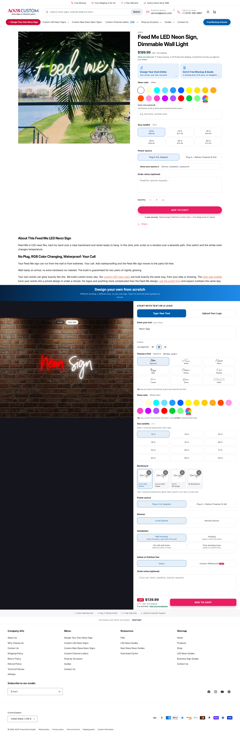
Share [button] (144, 224)
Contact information (105, 729)
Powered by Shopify (28, 729)
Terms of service (73, 729)
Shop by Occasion (73, 658)
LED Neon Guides (129, 643)
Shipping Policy (15, 653)
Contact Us (13, 648)
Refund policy (44, 729)
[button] (55, 22)
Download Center (129, 653)
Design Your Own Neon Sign (78, 637)
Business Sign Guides (188, 658)
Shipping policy (89, 729)
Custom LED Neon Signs (76, 643)
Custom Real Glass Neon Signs (79, 648)
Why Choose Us (16, 643)
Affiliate (12, 674)
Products (181, 643)
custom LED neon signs (117, 276)
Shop (179, 648)
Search (136, 12)
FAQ (123, 637)
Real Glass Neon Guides (133, 648)
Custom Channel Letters (76, 653)
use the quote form (170, 281)
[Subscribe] (59, 691)
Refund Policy (15, 664)
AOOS (17, 729)
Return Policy (14, 658)
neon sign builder (212, 276)
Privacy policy (58, 729)
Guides (67, 664)
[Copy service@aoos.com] (173, 10)
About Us (12, 637)
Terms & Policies (16, 669)
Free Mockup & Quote (217, 22)
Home (180, 637)
